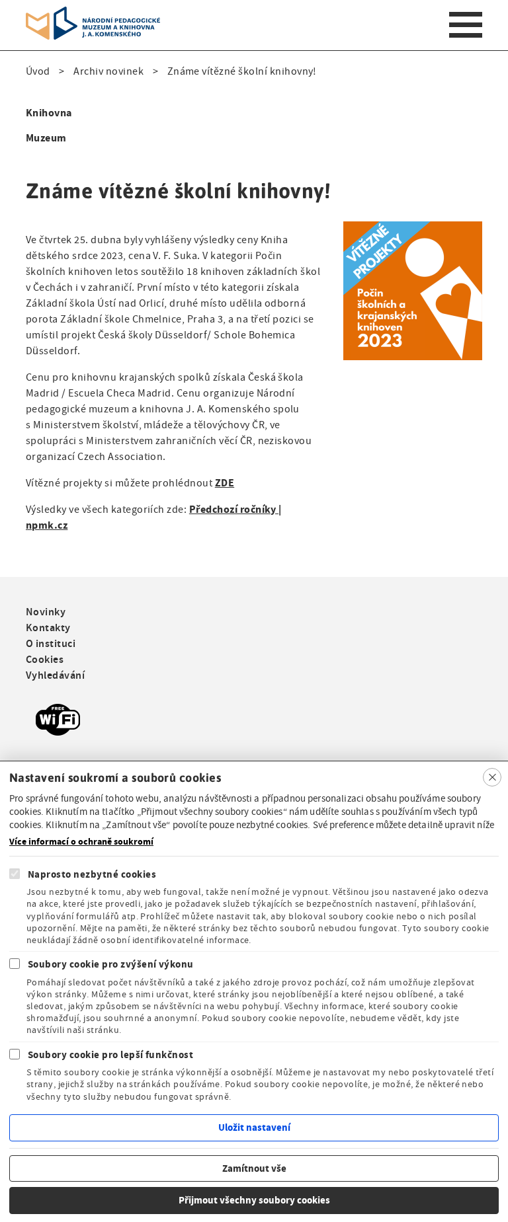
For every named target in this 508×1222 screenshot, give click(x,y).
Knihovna (49, 113)
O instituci (50, 643)
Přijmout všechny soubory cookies (254, 1200)
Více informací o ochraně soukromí (81, 842)
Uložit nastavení (254, 1127)
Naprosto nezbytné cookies (92, 874)
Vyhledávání (55, 675)
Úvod (38, 71)
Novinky (45, 612)
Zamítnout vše (254, 1168)
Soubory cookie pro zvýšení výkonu (111, 964)
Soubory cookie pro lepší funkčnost (110, 1054)
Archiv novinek (108, 71)
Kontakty (48, 627)
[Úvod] (93, 14)
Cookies (45, 659)
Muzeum (46, 138)
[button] (412, 229)
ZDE (224, 483)
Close (492, 777)
